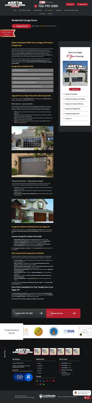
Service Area (42, 13)
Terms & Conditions (19, 397)
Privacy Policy (27, 397)
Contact (39, 373)
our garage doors (48, 54)
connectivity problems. (38, 245)
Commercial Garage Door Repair (71, 10)
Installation (40, 365)
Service (39, 363)
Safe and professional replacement (32, 239)
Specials (39, 370)
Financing (39, 368)
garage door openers (29, 60)
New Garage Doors (49, 10)
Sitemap (32, 397)
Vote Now (6, 34)
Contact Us (50, 13)
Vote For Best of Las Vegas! (25, 10)
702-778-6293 (70, 4)
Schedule (63, 369)
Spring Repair (59, 10)
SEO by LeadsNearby (72, 396)
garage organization (40, 60)
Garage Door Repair (37, 10)
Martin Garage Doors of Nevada (23, 53)
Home (15, 10)
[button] (82, 4)
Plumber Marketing (62, 396)
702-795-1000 (64, 363)
